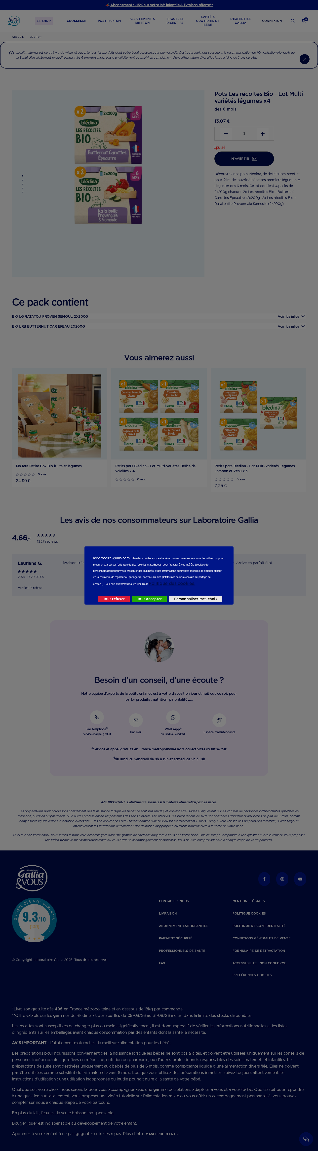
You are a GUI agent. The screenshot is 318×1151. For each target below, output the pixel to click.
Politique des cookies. (172, 583)
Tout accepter (149, 599)
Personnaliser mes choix (195, 599)
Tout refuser (114, 599)
